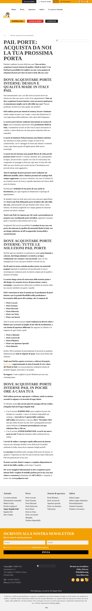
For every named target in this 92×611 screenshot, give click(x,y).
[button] (60, 21)
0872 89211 (37, 475)
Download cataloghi (46, 1)
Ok (46, 608)
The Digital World (56, 591)
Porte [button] (22, 9)
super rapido (35, 21)
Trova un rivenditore (29, 1)
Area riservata (66, 1)
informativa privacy (40, 547)
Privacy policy (55, 603)
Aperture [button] (31, 9)
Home (14, 9)
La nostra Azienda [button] (55, 9)
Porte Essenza (12, 306)
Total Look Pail (12, 202)
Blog (55, 1)
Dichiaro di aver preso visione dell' (27, 547)
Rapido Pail (17, 21)
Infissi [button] (42, 9)
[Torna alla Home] (7, 15)
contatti (51, 21)
